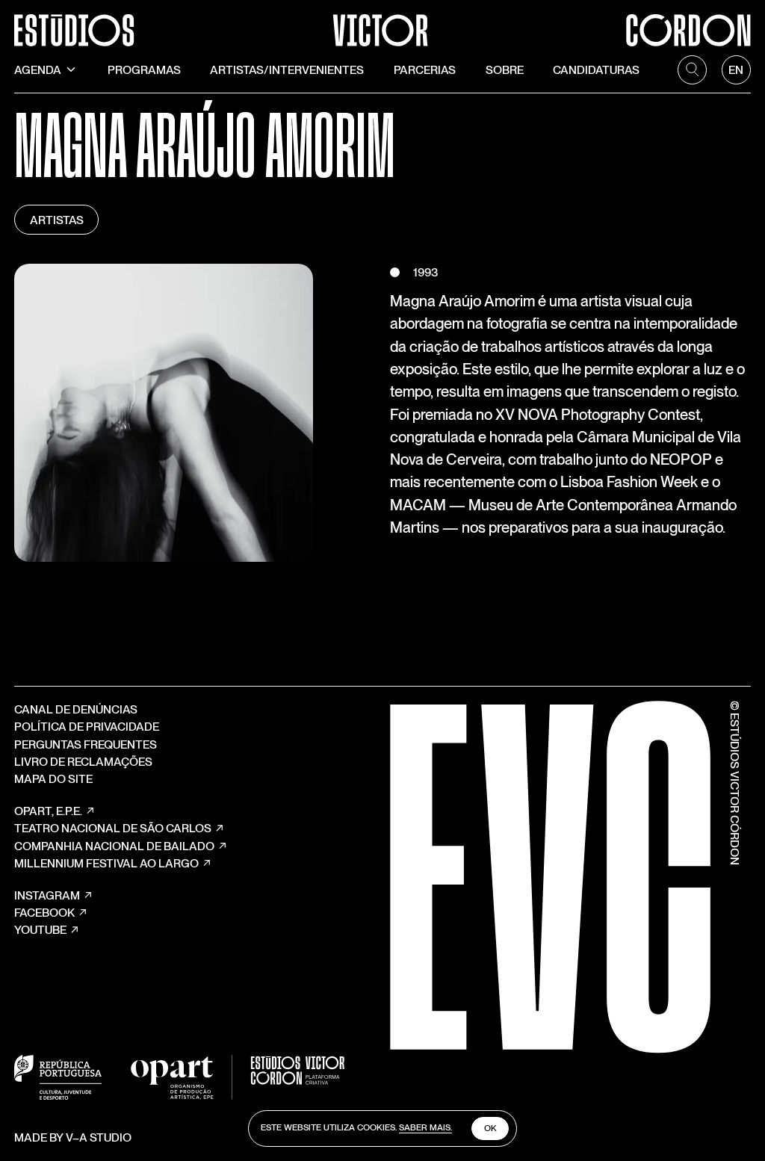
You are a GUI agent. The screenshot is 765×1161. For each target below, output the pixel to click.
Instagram (47, 895)
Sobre (505, 70)
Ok (490, 1128)
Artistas (57, 220)
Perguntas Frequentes (85, 744)
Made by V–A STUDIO (72, 1137)
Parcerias (425, 70)
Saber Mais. (425, 1127)
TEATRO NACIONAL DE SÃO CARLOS (112, 828)
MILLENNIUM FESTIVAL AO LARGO (106, 863)
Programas (144, 70)
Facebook (44, 912)
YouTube (40, 930)
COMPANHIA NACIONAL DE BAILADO (114, 846)
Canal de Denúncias (75, 709)
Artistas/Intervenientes (287, 70)
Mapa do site (53, 779)
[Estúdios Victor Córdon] (382, 23)
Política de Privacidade (86, 726)
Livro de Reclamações (83, 762)
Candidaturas (596, 70)
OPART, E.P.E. (48, 811)
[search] (692, 69)
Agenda (37, 70)
